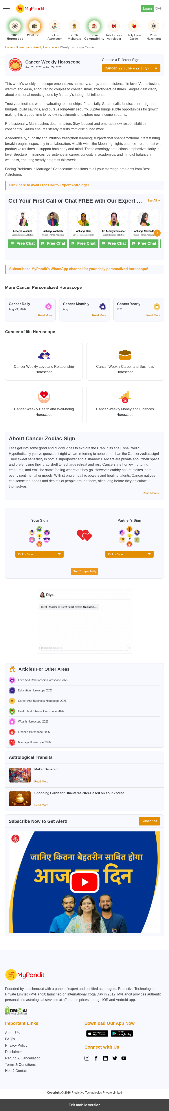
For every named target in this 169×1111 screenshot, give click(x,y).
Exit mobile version (85, 1105)
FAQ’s (10, 1039)
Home (9, 47)
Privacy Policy (16, 1045)
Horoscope (22, 47)
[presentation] (157, 233)
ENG (158, 8)
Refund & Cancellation (22, 1058)
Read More (45, 315)
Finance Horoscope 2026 (34, 732)
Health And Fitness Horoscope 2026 (41, 711)
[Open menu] (6, 8)
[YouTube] (124, 1058)
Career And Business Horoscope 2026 (42, 700)
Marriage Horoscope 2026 (34, 742)
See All (152, 200)
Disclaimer (13, 1052)
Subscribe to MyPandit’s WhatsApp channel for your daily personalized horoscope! (78, 269)
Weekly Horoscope (45, 47)
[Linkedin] (105, 1058)
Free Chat (26, 243)
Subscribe (149, 821)
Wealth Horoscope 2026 (33, 721)
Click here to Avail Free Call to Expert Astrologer (49, 185)
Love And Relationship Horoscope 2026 (43, 680)
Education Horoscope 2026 (35, 690)
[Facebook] (96, 1058)
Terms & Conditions (20, 1064)
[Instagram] (87, 1058)
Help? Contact (16, 1071)
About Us (12, 1033)
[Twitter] (114, 1058)
